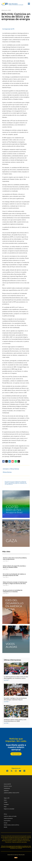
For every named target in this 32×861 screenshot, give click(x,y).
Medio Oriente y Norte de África (11, 825)
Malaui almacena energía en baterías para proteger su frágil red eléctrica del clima (15, 582)
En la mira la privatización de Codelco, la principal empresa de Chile (14, 574)
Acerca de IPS (7, 784)
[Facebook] (7, 771)
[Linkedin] (24, 771)
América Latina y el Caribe (10, 816)
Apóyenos (6, 790)
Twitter (5, 802)
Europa (5, 822)
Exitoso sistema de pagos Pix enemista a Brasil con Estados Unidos (14, 566)
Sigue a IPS (6, 798)
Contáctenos (7, 788)
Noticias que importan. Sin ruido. (16, 739)
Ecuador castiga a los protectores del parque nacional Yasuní (15, 698)
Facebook (6, 804)
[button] (3, 461)
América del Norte (8, 818)
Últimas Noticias (14, 469)
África (5, 814)
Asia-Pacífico (7, 820)
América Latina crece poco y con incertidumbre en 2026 (15, 720)
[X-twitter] (12, 771)
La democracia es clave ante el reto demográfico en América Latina (16, 677)
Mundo (5, 827)
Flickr (5, 806)
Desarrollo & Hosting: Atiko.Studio (16, 854)
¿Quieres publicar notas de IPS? (11, 792)
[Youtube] (20, 771)
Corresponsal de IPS (8, 29)
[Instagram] (16, 771)
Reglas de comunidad (9, 808)
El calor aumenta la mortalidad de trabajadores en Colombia (12, 590)
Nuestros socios (8, 786)
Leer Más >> (6, 561)
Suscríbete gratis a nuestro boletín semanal (16, 747)
